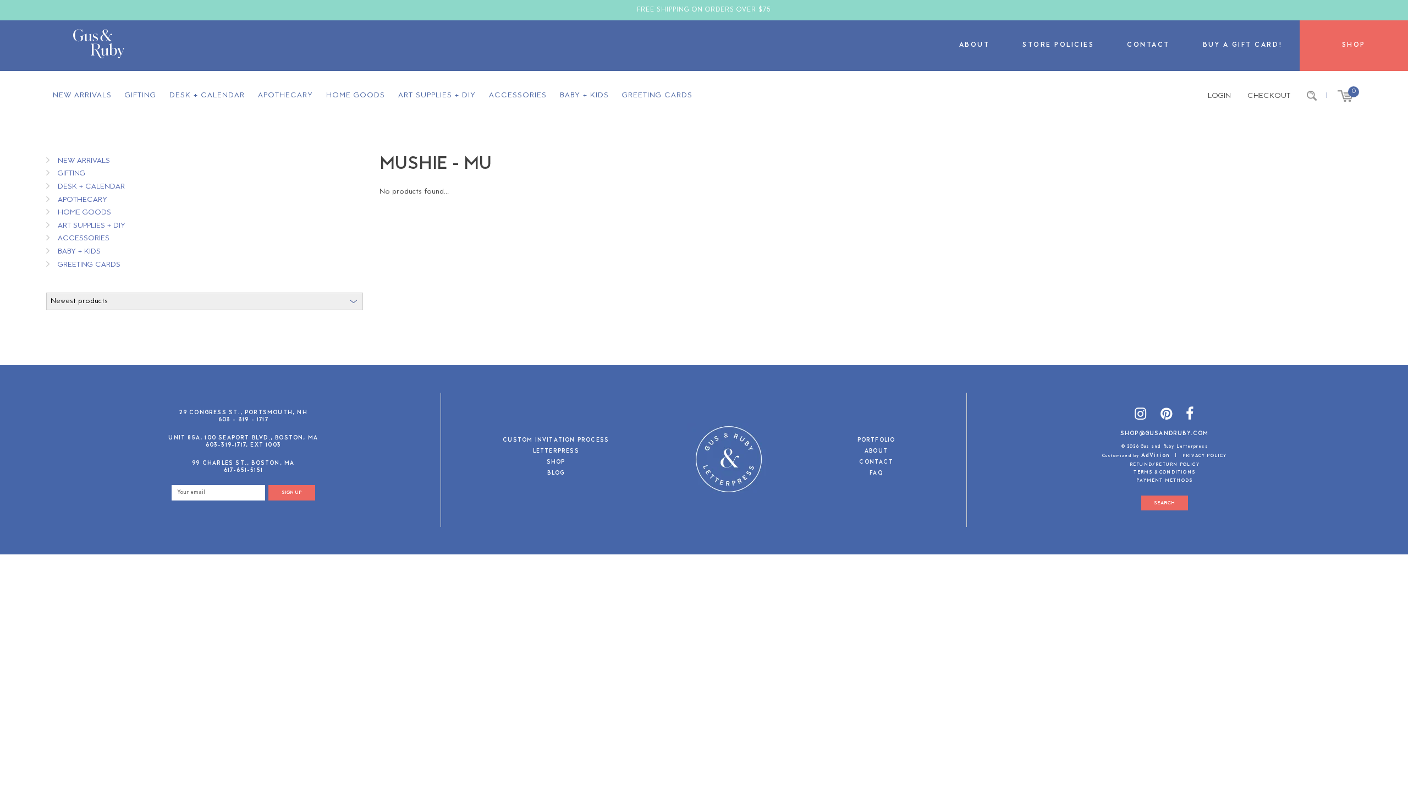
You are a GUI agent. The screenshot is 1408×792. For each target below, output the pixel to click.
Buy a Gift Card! (1243, 45)
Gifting (140, 95)
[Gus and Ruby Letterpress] (98, 45)
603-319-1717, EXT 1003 (243, 445)
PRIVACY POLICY (1204, 456)
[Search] (1312, 96)
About (974, 45)
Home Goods (355, 95)
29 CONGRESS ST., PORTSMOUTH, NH (243, 412)
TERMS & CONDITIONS (1164, 472)
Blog (555, 474)
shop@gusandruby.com (1164, 433)
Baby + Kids (584, 95)
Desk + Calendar (207, 95)
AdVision (1155, 455)
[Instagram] (1140, 415)
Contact (1148, 45)
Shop (1354, 45)
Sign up (291, 493)
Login (1219, 96)
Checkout (1268, 96)
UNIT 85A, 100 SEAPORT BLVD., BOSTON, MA (243, 438)
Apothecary (285, 95)
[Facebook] (1190, 415)
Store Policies (1058, 45)
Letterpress (556, 452)
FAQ (876, 474)
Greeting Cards (657, 95)
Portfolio (876, 441)
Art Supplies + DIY (437, 95)
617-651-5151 (243, 470)
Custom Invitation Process (556, 441)
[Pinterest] (1166, 415)
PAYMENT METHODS (1164, 480)
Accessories (518, 95)
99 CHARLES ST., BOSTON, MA (243, 463)
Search (1164, 503)
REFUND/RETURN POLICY (1165, 465)
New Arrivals (82, 95)
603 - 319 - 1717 (243, 420)
